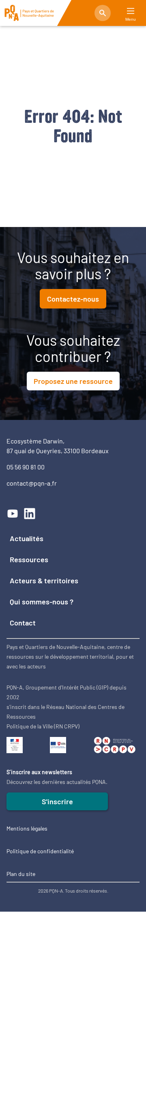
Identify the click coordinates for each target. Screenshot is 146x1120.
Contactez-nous (73, 298)
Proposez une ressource (73, 381)
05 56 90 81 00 (25, 467)
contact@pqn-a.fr (31, 483)
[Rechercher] (102, 13)
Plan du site (20, 873)
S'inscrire (57, 801)
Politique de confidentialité (40, 851)
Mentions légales (26, 828)
